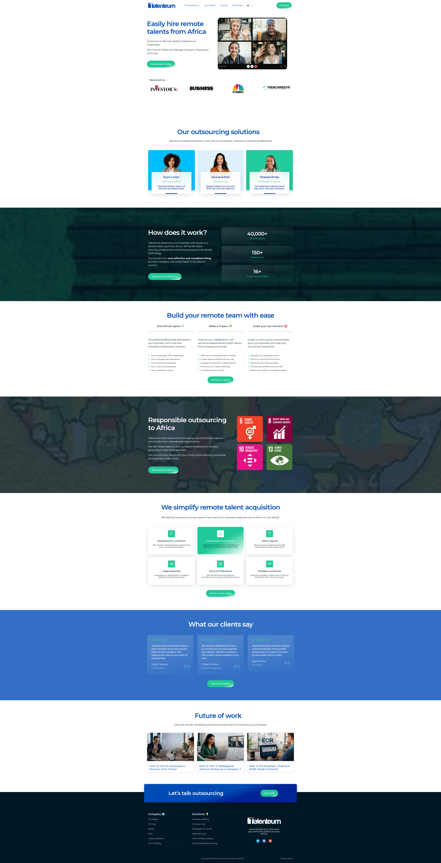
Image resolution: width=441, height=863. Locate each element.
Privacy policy (287, 858)
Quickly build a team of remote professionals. (171, 187)
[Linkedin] (258, 841)
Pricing (224, 5)
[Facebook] (264, 841)
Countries (237, 5)
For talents (210, 5)
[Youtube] (270, 841)
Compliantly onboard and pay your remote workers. (269, 187)
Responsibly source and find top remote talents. (220, 187)
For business (190, 5)
